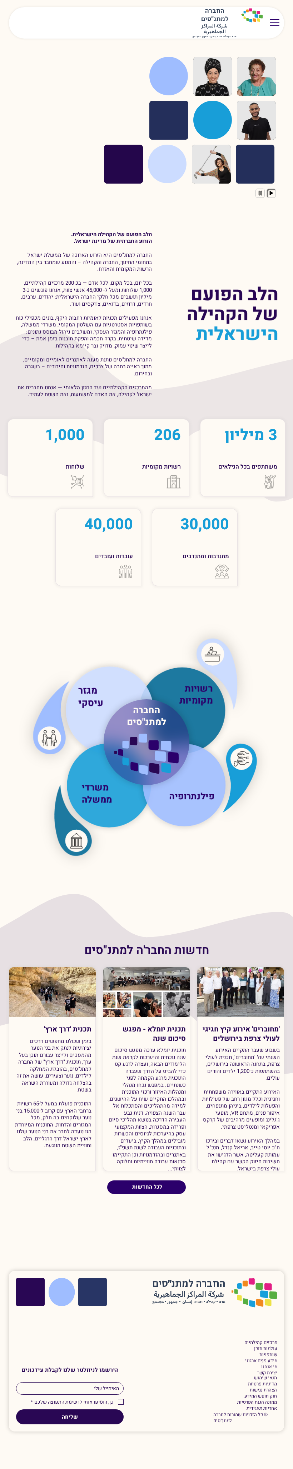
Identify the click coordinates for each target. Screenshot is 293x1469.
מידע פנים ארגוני (261, 1361)
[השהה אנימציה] (260, 193)
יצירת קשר (267, 1373)
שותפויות (268, 1355)
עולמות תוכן (265, 1349)
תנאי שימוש (265, 1378)
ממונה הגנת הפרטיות (257, 1402)
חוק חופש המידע (260, 1396)
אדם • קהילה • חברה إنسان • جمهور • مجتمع (215, 36)
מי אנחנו (269, 1367)
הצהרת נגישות (263, 1390)
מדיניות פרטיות (262, 1384)
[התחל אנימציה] (271, 193)
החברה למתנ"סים (146, 716)
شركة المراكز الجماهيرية (215, 29)
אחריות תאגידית (262, 1408)
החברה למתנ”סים (188, 1284)
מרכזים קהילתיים (260, 1343)
